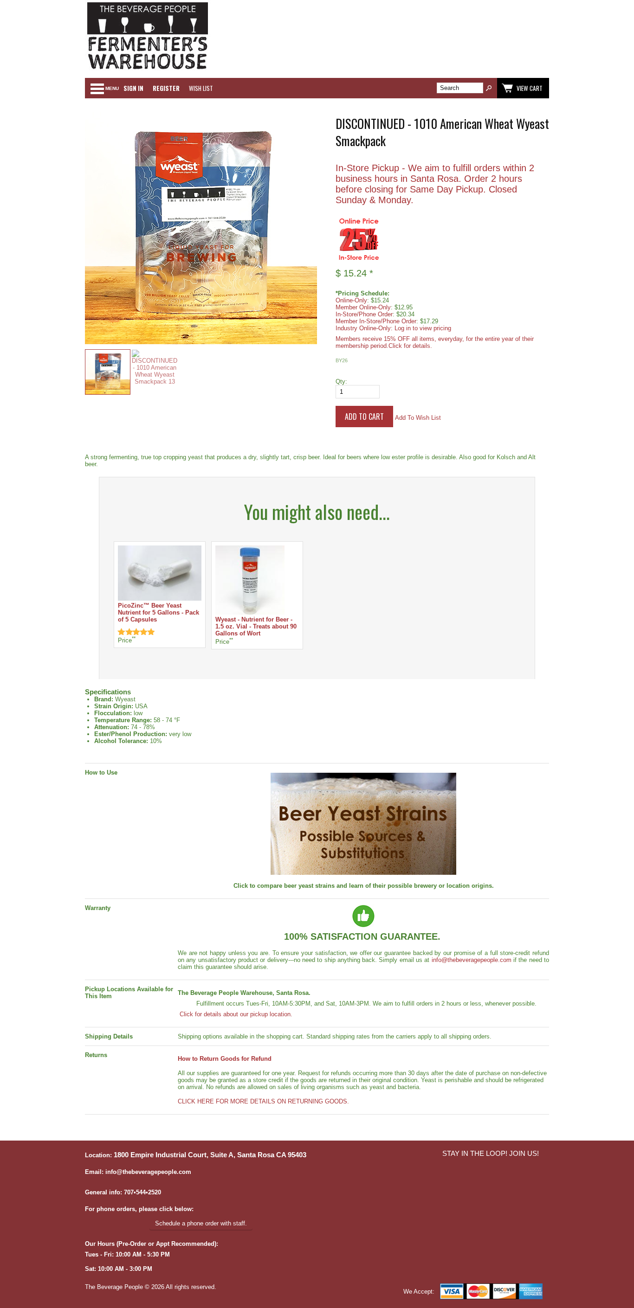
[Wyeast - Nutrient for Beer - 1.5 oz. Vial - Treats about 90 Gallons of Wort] (250, 612)
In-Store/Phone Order (364, 314)
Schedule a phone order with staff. (201, 1223)
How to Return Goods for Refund (225, 1058)
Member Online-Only (363, 307)
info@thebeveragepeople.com (471, 959)
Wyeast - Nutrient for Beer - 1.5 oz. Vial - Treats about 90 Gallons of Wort (256, 626)
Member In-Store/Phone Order (376, 321)
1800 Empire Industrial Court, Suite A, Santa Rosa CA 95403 (210, 1155)
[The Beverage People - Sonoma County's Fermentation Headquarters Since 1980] (147, 69)
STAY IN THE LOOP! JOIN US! (490, 1153)
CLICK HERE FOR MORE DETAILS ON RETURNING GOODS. (263, 1101)
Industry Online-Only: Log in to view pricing (393, 328)
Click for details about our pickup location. (235, 1014)
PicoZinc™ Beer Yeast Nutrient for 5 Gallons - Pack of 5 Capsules (158, 612)
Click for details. (410, 345)
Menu (112, 88)
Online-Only (351, 300)
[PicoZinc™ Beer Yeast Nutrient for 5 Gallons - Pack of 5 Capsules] (159, 598)
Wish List (201, 88)
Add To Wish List (418, 417)
